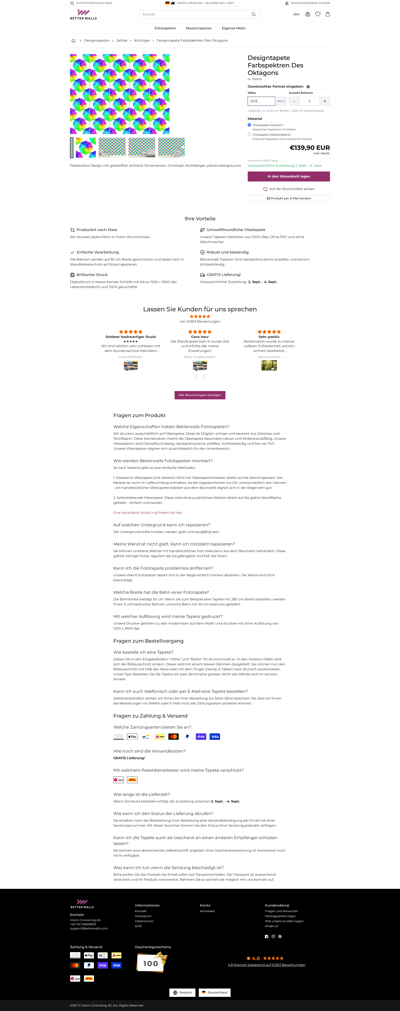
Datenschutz (144, 921)
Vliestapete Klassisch (274, 127)
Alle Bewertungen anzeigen (200, 395)
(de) (296, 14)
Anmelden (207, 911)
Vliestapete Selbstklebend (282, 136)
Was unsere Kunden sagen (284, 921)
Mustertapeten (199, 28)
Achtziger (142, 40)
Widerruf (271, 926)
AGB (138, 926)
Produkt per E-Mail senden (291, 198)
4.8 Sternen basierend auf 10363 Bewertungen (266, 965)
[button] (71, 147)
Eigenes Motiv (234, 28)
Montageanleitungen (280, 916)
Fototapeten (165, 28)
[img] (200, 316)
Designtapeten (97, 40)
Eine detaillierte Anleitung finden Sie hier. (148, 513)
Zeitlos (121, 40)
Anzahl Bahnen (301, 93)
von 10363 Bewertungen (200, 321)
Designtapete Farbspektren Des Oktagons (192, 40)
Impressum (143, 916)
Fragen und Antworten (281, 911)
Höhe (252, 93)
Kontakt (141, 911)
